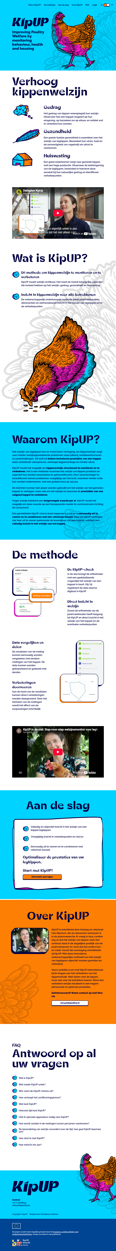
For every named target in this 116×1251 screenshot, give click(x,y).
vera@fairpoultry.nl (70, 1003)
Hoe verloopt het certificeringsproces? (40, 1097)
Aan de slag (63, 5)
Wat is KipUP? (34, 5)
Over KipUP (77, 5)
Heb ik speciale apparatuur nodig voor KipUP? (44, 1117)
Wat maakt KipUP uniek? (32, 1084)
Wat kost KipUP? (28, 1104)
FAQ (87, 5)
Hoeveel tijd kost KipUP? (32, 1110)
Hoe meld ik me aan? (30, 1145)
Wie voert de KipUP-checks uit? (36, 1091)
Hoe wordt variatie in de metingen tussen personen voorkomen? (54, 1123)
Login (94, 5)
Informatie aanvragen (42, 877)
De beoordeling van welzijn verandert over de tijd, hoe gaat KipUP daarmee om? (60, 1130)
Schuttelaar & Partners (49, 1214)
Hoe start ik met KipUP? (32, 1138)
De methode (49, 5)
